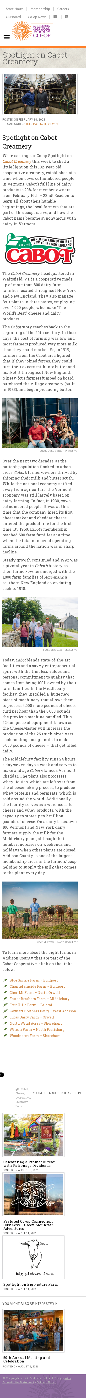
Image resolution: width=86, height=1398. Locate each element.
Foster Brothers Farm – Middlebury (40, 998)
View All (54, 124)
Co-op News (37, 16)
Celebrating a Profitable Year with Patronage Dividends (29, 1163)
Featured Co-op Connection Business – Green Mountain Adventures (28, 1225)
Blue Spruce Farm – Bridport (34, 980)
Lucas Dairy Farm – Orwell (32, 1017)
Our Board (13, 16)
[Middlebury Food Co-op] (31, 23)
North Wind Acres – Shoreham (36, 1023)
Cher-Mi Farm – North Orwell (35, 992)
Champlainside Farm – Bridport (37, 986)
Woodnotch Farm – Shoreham (35, 1035)
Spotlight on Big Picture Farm (30, 1284)
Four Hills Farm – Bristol (31, 1005)
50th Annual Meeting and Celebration (26, 1359)
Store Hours (14, 8)
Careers (63, 8)
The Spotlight (36, 124)
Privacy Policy (46, 1382)
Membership (40, 8)
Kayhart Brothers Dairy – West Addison (43, 1011)
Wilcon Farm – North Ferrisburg (37, 1029)
